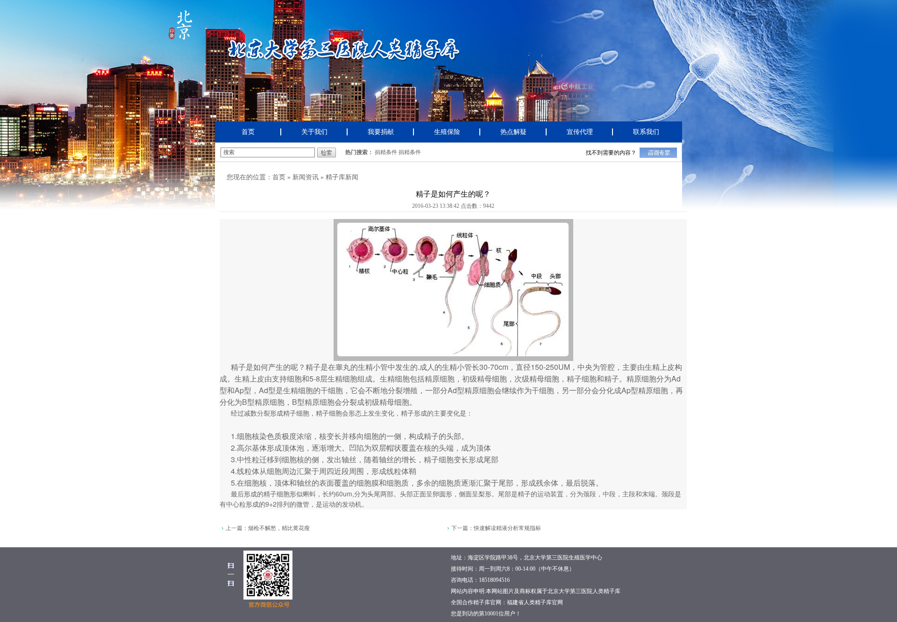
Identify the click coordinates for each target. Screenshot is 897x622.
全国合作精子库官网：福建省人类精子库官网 (507, 602)
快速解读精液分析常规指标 (507, 528)
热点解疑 (513, 131)
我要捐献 (381, 131)
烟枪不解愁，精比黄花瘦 (279, 528)
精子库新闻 (342, 177)
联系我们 (646, 131)
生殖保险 (447, 131)
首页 (248, 131)
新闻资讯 (305, 177)
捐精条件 (386, 152)
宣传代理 (580, 131)
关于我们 (314, 131)
